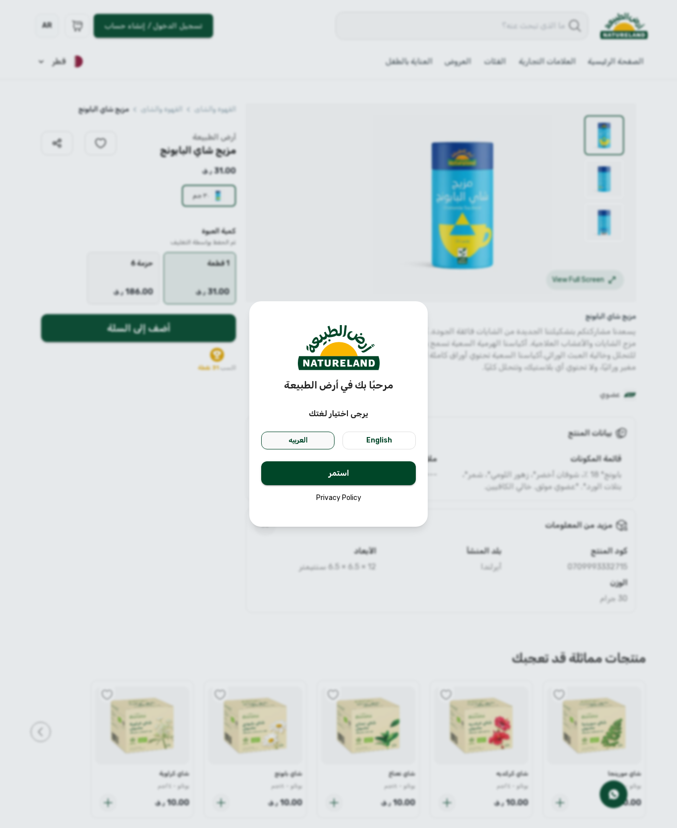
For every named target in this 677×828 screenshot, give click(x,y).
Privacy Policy (338, 498)
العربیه (298, 440)
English (379, 440)
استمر (339, 473)
